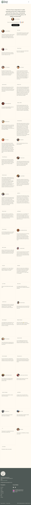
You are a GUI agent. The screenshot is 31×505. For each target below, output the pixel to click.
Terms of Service (3, 503)
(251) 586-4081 (5, 480)
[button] (29, 2)
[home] (4, 2)
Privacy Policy (8, 503)
